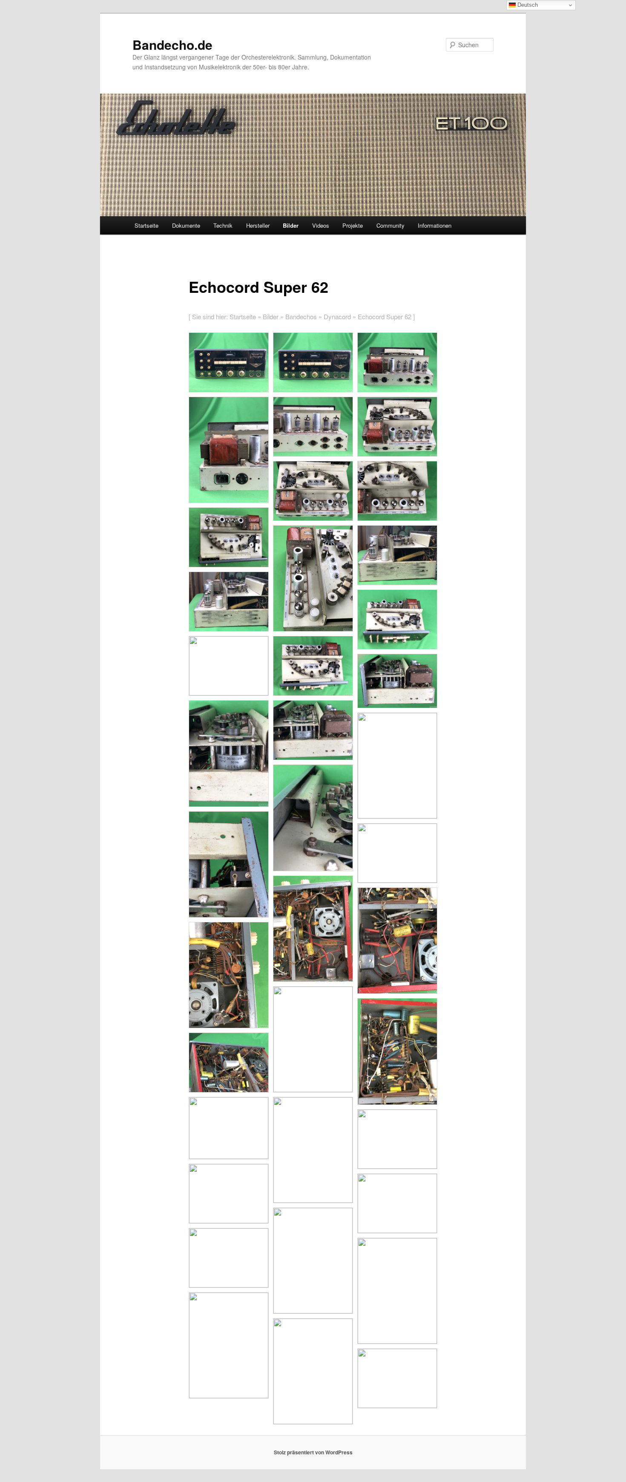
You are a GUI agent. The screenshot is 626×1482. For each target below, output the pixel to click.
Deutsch (527, 5)
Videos (320, 225)
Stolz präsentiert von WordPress (313, 1452)
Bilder (291, 225)
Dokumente (186, 225)
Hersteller (258, 225)
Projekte (352, 225)
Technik (223, 225)
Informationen (434, 225)
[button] (229, 362)
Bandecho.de (172, 44)
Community (390, 225)
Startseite (146, 225)
